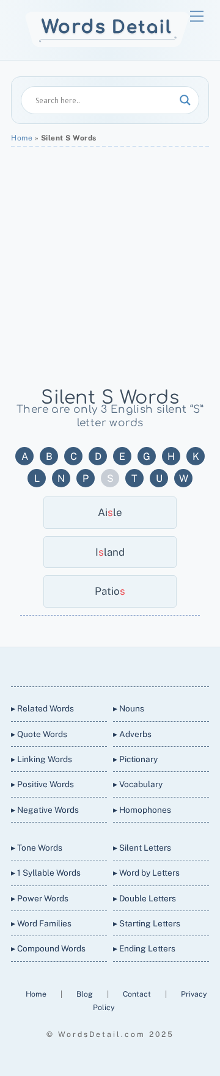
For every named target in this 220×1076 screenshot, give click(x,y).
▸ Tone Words (36, 847)
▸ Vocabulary (138, 784)
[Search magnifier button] (185, 100)
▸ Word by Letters (146, 873)
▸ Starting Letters (146, 923)
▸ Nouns (128, 708)
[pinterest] (153, 665)
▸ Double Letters (144, 898)
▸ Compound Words (48, 948)
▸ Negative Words (45, 810)
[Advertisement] (110, 266)
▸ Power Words (39, 898)
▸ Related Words (42, 708)
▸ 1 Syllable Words (46, 873)
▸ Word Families (41, 923)
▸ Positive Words (42, 784)
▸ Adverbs (132, 734)
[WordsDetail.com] (107, 44)
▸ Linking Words (41, 759)
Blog (85, 993)
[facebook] (94, 665)
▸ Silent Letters (142, 847)
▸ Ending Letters (144, 948)
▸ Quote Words (39, 734)
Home (21, 138)
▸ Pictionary (135, 759)
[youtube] (123, 665)
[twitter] (65, 665)
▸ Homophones (142, 810)
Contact (138, 993)
